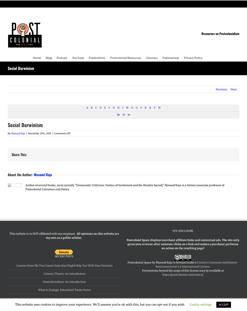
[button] (208, 57)
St (124, 114)
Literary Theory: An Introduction (64, 273)
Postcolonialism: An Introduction (64, 282)
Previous (221, 89)
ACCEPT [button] (224, 304)
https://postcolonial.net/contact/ (182, 274)
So (118, 114)
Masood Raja (18, 133)
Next (234, 89)
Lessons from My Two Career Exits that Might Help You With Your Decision (64, 265)
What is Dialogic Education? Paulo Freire (64, 290)
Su (129, 114)
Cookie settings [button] (200, 304)
